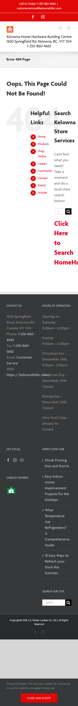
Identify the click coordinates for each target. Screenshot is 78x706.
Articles (42, 193)
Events (42, 185)
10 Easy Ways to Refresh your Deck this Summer (57, 564)
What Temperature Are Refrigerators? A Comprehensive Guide (57, 528)
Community (45, 171)
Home (42, 137)
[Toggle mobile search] (60, 28)
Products (43, 144)
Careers (42, 164)
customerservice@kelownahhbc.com (39, 8)
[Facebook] (8, 460)
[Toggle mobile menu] (69, 28)
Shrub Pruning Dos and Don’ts (57, 463)
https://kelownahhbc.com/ (28, 375)
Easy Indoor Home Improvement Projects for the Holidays (57, 488)
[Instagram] (15, 460)
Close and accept (39, 698)
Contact (43, 178)
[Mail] (21, 460)
